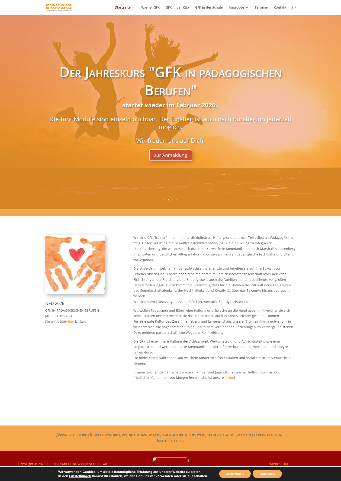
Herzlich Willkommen (170, 96)
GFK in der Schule (209, 8)
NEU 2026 (54, 303)
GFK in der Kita (177, 8)
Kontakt (280, 8)
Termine (261, 8)
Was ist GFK (150, 8)
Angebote (236, 8)
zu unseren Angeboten (170, 141)
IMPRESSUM (278, 464)
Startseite (123, 8)
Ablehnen (267, 474)
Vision (229, 377)
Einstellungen (80, 476)
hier (71, 321)
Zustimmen (235, 474)
